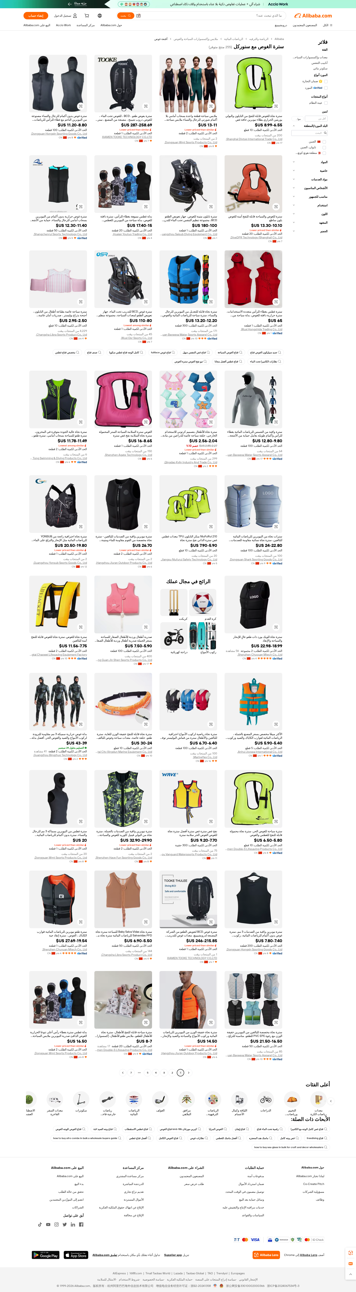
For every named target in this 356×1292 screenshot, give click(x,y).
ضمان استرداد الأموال (251, 1184)
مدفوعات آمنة (255, 1176)
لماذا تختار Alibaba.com (310, 1176)
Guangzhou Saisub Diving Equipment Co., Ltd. (188, 234)
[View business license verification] (215, 1286)
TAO (210, 1273)
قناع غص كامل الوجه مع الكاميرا (307, 1129)
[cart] (86, 16)
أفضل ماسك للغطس (226, 1138)
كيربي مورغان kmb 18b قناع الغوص (178, 1129)
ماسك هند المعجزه (258, 1138)
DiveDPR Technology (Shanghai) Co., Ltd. (256, 237)
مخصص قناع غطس (65, 352)
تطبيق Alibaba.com (105, 1255)
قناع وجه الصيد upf (103, 1129)
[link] (350, 1253)
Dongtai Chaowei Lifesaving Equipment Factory (58, 654)
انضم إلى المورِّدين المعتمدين (66, 1199)
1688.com (135, 1273)
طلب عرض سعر (194, 1184)
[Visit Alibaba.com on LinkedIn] (72, 1224)
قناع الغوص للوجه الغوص (68, 1129)
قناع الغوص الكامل (168, 1138)
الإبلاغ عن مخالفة (134, 1215)
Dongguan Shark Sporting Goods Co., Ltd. (256, 559)
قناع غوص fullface (161, 352)
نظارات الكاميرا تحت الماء (263, 361)
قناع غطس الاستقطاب (136, 1129)
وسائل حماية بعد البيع (251, 1199)
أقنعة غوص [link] (160, 39)
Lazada (178, 1273)
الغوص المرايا (216, 1129)
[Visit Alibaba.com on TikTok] (39, 1224)
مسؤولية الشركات (313, 1191)
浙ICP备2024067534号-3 (283, 1285)
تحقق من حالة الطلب (71, 1191)
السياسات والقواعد (253, 1215)
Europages (238, 1273)
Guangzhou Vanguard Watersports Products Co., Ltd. (188, 854)
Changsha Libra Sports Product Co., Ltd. (61, 334)
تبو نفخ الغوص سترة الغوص (188, 361)
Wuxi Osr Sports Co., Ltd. (136, 338)
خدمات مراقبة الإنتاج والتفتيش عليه (243, 1207)
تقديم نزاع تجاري (134, 1191)
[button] (138, 15)
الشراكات (78, 1207)
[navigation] (309, 556)
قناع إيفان (240, 1129)
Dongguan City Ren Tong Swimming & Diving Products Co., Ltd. (58, 458)
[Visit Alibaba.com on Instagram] (56, 1224)
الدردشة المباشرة (133, 1184)
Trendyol (221, 1273)
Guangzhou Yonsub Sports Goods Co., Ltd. (60, 562)
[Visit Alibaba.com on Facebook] (81, 1224)
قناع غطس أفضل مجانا (226, 361)
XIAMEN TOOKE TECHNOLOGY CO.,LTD (127, 137)
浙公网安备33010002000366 (245, 1285)
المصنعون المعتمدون (192, 1176)
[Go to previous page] (188, 1072)
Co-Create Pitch (313, 1184)
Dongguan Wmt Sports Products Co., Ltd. (190, 142)
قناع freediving (315, 1138)
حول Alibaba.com (312, 1167)
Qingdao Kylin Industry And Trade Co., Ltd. (190, 462)
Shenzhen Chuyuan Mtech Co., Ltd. (259, 654)
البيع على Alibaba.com (70, 1176)
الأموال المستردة (134, 1199)
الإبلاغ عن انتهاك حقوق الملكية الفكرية (121, 1207)
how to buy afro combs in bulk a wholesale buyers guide (85, 1138)
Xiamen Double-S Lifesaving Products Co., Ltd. (253, 849)
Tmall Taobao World (157, 1273)
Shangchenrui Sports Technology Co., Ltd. (60, 234)
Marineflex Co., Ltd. (205, 757)
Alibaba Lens (308, 1255)
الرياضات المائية (233, 39)
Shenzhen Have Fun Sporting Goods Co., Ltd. (123, 857)
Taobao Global (195, 1273)
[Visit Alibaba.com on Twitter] (64, 1224)
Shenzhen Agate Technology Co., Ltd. (128, 454)
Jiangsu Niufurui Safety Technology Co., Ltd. (189, 559)
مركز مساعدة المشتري (130, 1176)
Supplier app (173, 1255)
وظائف (320, 1199)
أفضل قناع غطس (138, 1138)
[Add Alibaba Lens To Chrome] (266, 1255)
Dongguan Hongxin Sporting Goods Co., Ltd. (59, 133)
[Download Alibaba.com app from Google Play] (46, 1255)
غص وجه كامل (287, 1138)
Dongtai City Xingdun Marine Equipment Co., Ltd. (123, 751)
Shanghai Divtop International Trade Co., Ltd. (254, 139)
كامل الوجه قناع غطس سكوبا (124, 352)
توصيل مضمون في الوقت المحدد (244, 1191)
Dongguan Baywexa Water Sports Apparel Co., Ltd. (188, 334)
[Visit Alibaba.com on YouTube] (48, 1224)
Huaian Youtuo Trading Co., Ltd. (132, 234)
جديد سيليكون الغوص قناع (263, 352)
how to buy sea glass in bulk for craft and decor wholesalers (288, 1147)
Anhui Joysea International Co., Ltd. (259, 751)
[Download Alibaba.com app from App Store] (76, 1255)
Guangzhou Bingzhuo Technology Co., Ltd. (60, 755)
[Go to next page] (122, 1072)
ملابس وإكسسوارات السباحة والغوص (196, 39)
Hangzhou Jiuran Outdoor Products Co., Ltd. (124, 562)
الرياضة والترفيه (258, 39)
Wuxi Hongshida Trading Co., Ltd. (261, 329)
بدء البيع (79, 1184)
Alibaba (279, 39)
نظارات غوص (197, 1138)
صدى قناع (92, 352)
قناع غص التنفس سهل (194, 352)
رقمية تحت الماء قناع (268, 1129)
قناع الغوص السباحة (228, 352)
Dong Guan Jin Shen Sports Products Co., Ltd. (123, 660)
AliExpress (119, 1273)
